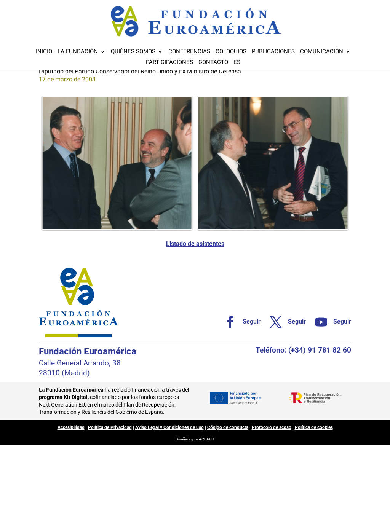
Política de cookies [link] (314, 427)
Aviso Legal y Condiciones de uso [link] (169, 427)
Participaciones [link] (169, 62)
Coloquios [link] (231, 52)
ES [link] (236, 62)
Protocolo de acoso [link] (271, 427)
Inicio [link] (44, 52)
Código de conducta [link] (227, 427)
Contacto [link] (213, 62)
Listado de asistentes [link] (195, 243)
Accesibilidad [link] (71, 427)
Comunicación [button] (321, 52)
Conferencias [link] (189, 52)
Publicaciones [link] (273, 52)
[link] (117, 163)
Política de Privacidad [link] (110, 427)
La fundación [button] (78, 52)
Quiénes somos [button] (133, 52)
